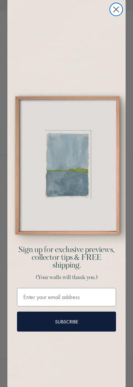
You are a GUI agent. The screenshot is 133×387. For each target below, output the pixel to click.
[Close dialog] (116, 9)
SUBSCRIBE (66, 321)
